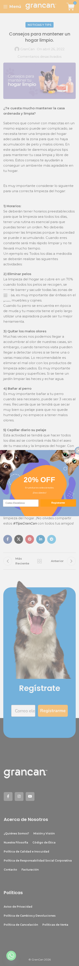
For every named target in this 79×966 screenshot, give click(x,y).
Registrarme (58, 503)
